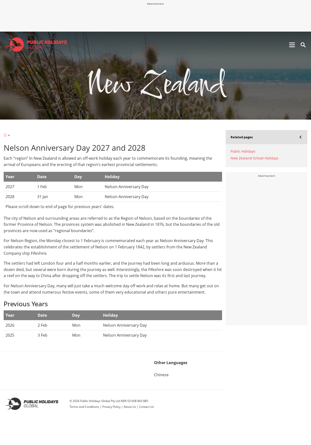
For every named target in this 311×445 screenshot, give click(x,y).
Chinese (161, 374)
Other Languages (170, 362)
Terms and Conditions (84, 407)
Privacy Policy (111, 407)
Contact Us (146, 407)
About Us (130, 407)
